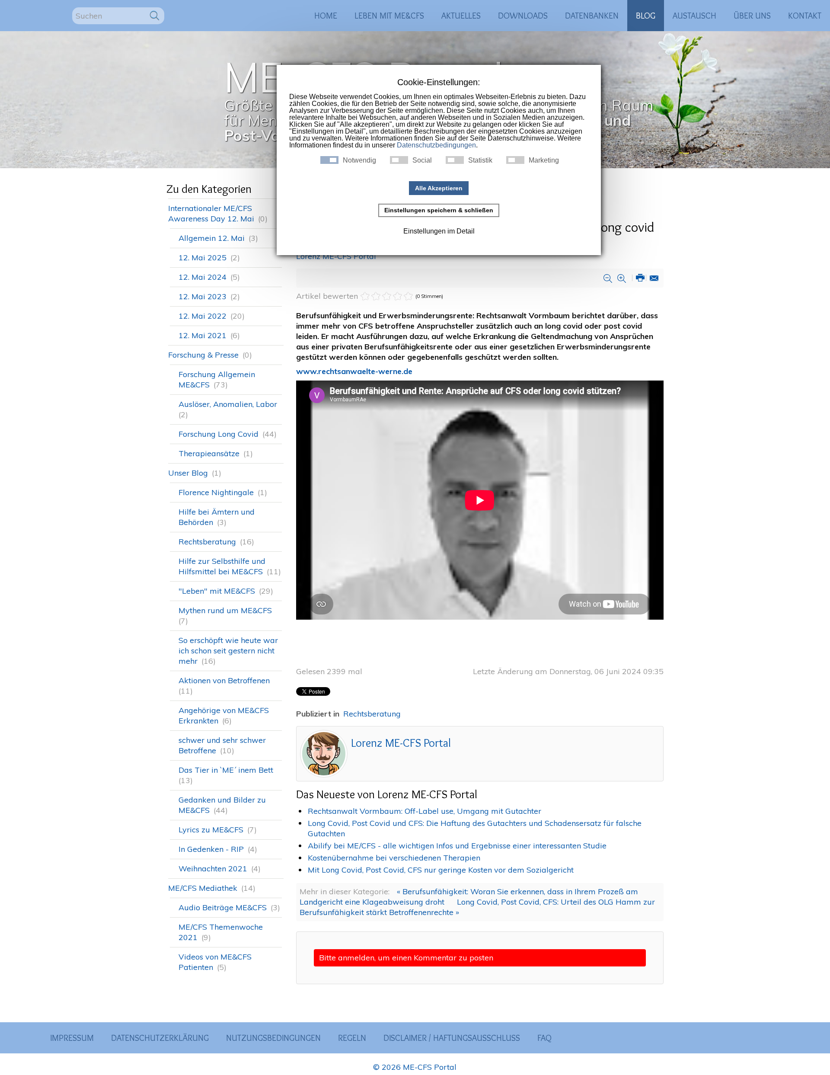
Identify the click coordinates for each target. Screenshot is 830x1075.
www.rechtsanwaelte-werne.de (354, 371)
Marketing (544, 160)
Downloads (523, 15)
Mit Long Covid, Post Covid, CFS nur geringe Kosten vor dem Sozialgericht (441, 870)
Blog (645, 15)
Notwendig (359, 160)
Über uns (752, 15)
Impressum (72, 1038)
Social (422, 160)
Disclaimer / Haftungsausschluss (451, 1038)
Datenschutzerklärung (160, 1038)
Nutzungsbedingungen (273, 1038)
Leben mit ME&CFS (389, 15)
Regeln (352, 1038)
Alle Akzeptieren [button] (439, 188)
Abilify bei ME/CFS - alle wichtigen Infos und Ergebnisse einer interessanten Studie (457, 846)
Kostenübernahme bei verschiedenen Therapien (394, 858)
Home (325, 15)
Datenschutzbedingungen (436, 145)
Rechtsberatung (372, 714)
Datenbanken (592, 15)
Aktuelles (461, 15)
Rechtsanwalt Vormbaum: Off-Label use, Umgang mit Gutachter (424, 811)
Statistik (480, 160)
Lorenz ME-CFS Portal (336, 256)
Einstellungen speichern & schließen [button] (438, 210)
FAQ (544, 1038)
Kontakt (804, 15)
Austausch (694, 15)
